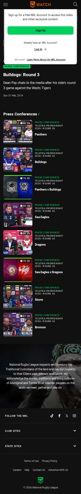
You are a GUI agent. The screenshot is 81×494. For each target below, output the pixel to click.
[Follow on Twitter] (67, 415)
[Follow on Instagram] (74, 415)
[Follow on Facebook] (59, 415)
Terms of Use (31, 460)
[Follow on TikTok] (52, 415)
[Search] (75, 4)
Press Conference (17, 66)
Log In (38, 49)
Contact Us (39, 469)
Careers (17, 469)
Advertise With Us (58, 469)
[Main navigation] (5, 4)
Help (27, 469)
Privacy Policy (49, 460)
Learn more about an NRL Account (46, 59)
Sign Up (41, 30)
